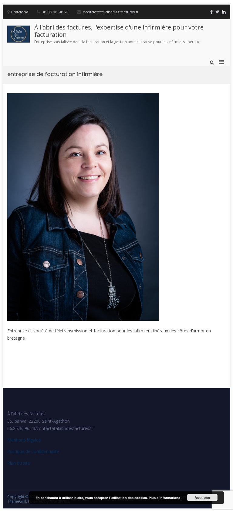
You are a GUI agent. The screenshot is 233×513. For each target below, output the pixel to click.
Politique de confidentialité (33, 451)
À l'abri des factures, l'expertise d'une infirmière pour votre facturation (119, 31)
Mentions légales (24, 440)
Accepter (202, 497)
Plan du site (18, 463)
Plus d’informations (164, 497)
